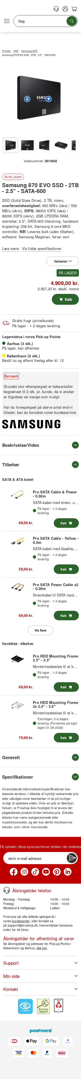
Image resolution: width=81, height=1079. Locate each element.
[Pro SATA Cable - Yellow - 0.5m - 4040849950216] (17, 541)
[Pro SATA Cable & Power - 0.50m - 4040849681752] (17, 494)
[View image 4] (61, 145)
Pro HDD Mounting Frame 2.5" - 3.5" (55, 658)
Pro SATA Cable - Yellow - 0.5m (56, 540)
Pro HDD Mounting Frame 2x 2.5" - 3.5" (55, 704)
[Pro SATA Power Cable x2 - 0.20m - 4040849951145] (17, 587)
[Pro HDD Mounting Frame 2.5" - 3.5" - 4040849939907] (17, 658)
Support (11, 963)
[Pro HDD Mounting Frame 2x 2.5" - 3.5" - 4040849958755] (17, 704)
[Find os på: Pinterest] (56, 871)
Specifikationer (17, 777)
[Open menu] (7, 21)
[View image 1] (10, 145)
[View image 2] (27, 145)
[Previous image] (8, 98)
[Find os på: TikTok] (35, 871)
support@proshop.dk (23, 925)
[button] (39, 97)
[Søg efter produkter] (72, 21)
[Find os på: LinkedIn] (67, 871)
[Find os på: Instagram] (24, 871)
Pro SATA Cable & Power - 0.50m (55, 493)
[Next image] (69, 98)
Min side (11, 976)
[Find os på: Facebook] (13, 871)
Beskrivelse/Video (20, 445)
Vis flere (40, 630)
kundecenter (21, 921)
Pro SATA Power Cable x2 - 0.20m (55, 586)
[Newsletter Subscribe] (72, 858)
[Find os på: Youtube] (46, 871)
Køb (68, 299)
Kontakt (10, 989)
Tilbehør (10, 464)
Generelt (11, 757)
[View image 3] (44, 145)
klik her (42, 948)
